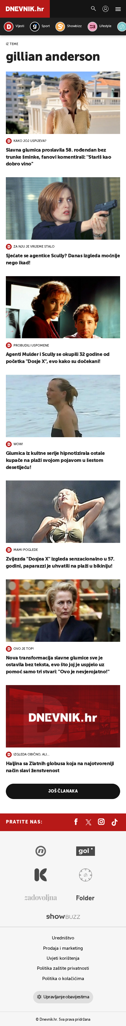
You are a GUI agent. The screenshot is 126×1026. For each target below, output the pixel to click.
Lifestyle (105, 26)
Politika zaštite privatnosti (63, 968)
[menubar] (105, 9)
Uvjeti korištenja (63, 958)
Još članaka (63, 791)
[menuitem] (105, 8)
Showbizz (74, 26)
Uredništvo (63, 938)
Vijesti (20, 26)
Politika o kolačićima (63, 979)
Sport (46, 26)
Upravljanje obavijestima (66, 997)
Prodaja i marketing (63, 948)
